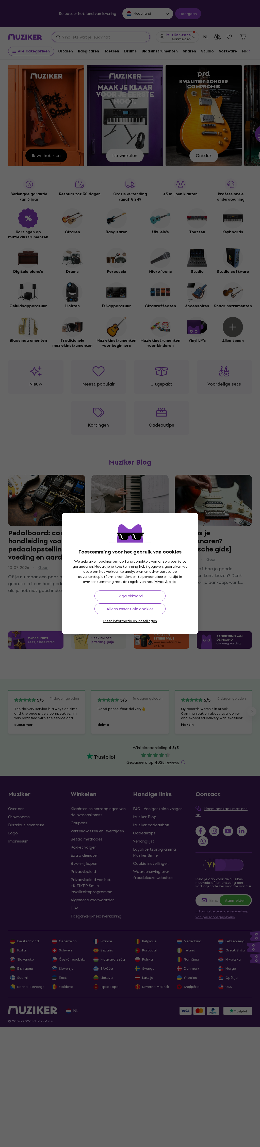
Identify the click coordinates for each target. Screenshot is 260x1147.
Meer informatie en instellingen (130, 621)
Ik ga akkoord (130, 596)
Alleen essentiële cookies (130, 609)
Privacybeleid (165, 582)
